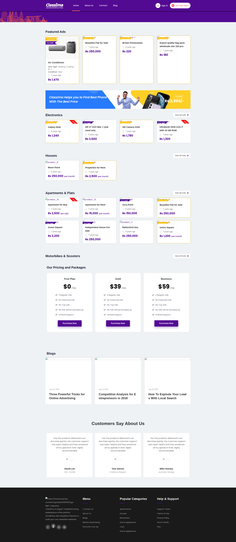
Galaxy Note (54, 127)
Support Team (163, 509)
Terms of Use (163, 513)
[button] (179, 96)
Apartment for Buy (57, 205)
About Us (89, 5)
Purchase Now (70, 323)
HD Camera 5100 (131, 127)
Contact (103, 5)
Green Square (55, 227)
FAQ (159, 526)
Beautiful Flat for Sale (96, 43)
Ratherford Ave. (130, 227)
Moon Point (54, 167)
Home (76, 5)
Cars (122, 526)
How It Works (163, 522)
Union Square (167, 227)
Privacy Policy (163, 518)
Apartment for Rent (95, 205)
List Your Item (181, 5)
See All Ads (180, 115)
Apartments (125, 509)
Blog (115, 5)
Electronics (125, 518)
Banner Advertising (91, 522)
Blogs (85, 518)
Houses (123, 513)
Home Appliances (128, 522)
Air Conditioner (56, 62)
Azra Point (127, 205)
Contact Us (88, 509)
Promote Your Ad (90, 526)
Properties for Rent (95, 167)
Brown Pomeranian (132, 43)
